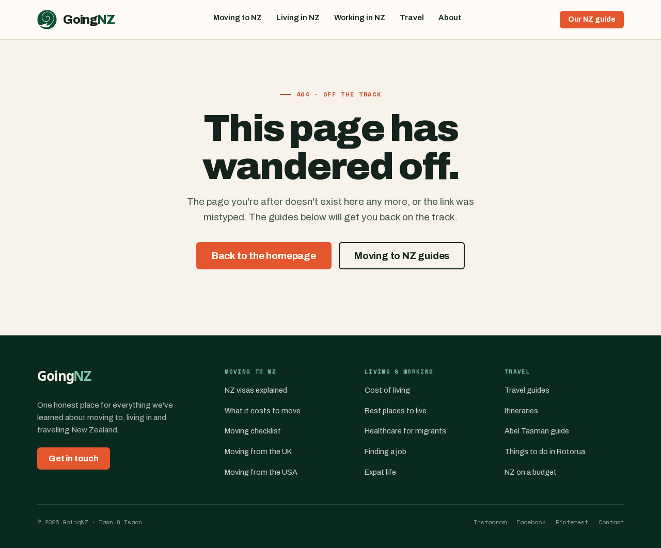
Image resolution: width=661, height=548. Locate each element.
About (449, 17)
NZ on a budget (531, 472)
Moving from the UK (258, 451)
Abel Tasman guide (537, 431)
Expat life (380, 472)
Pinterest (572, 522)
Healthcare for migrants (405, 431)
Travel (412, 17)
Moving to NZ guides (401, 255)
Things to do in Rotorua (545, 451)
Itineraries (521, 411)
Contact (611, 522)
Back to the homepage (264, 255)
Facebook (530, 522)
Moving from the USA (261, 472)
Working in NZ (359, 17)
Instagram (490, 522)
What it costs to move (263, 411)
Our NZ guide (592, 19)
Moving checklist (253, 431)
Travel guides (527, 390)
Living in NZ (298, 17)
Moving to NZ (237, 17)
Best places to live (396, 411)
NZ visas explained (256, 390)
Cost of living (387, 390)
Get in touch (74, 458)
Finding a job (385, 451)
